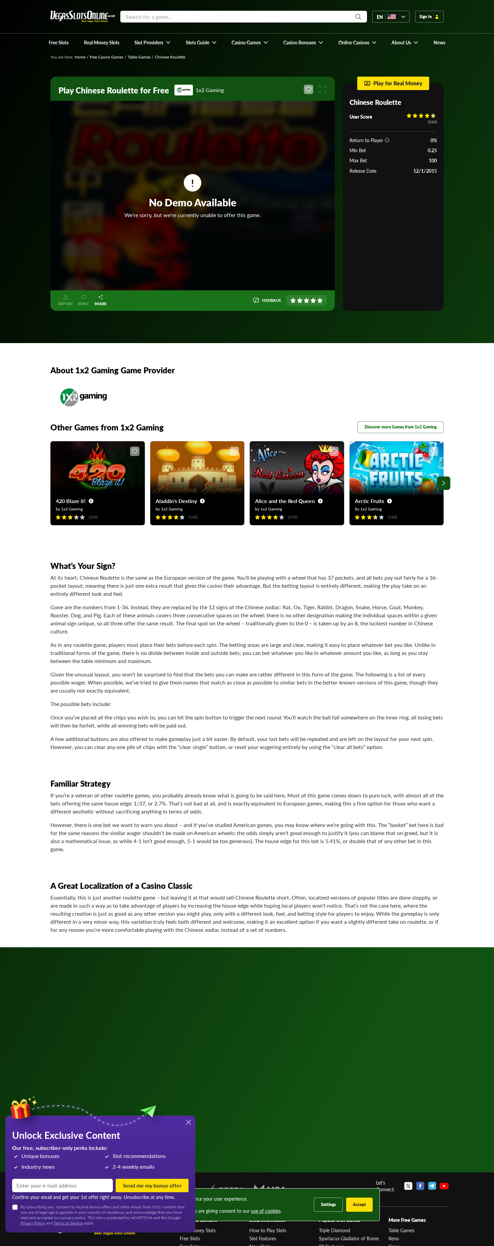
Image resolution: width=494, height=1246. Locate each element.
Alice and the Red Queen (285, 501)
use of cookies (266, 1210)
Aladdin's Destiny (176, 501)
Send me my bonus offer (152, 1185)
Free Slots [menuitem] (59, 42)
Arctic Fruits (369, 501)
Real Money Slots (198, 1230)
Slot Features (262, 1238)
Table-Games (139, 57)
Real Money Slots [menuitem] (101, 42)
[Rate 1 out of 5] (293, 300)
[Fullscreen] (323, 89)
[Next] (443, 483)
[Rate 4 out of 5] (313, 300)
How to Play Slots (267, 1230)
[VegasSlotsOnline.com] (82, 17)
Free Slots (190, 1238)
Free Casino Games (106, 57)
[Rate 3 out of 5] (306, 300)
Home (80, 57)
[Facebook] (420, 1185)
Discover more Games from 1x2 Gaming (401, 427)
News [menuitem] (439, 42)
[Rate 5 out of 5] (320, 300)
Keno (393, 1238)
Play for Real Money (397, 83)
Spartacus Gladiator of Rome (349, 1238)
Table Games (401, 1230)
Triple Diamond (334, 1230)
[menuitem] (152, 42)
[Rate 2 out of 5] (299, 300)
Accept (359, 1204)
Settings (328, 1204)
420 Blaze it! (71, 501)
